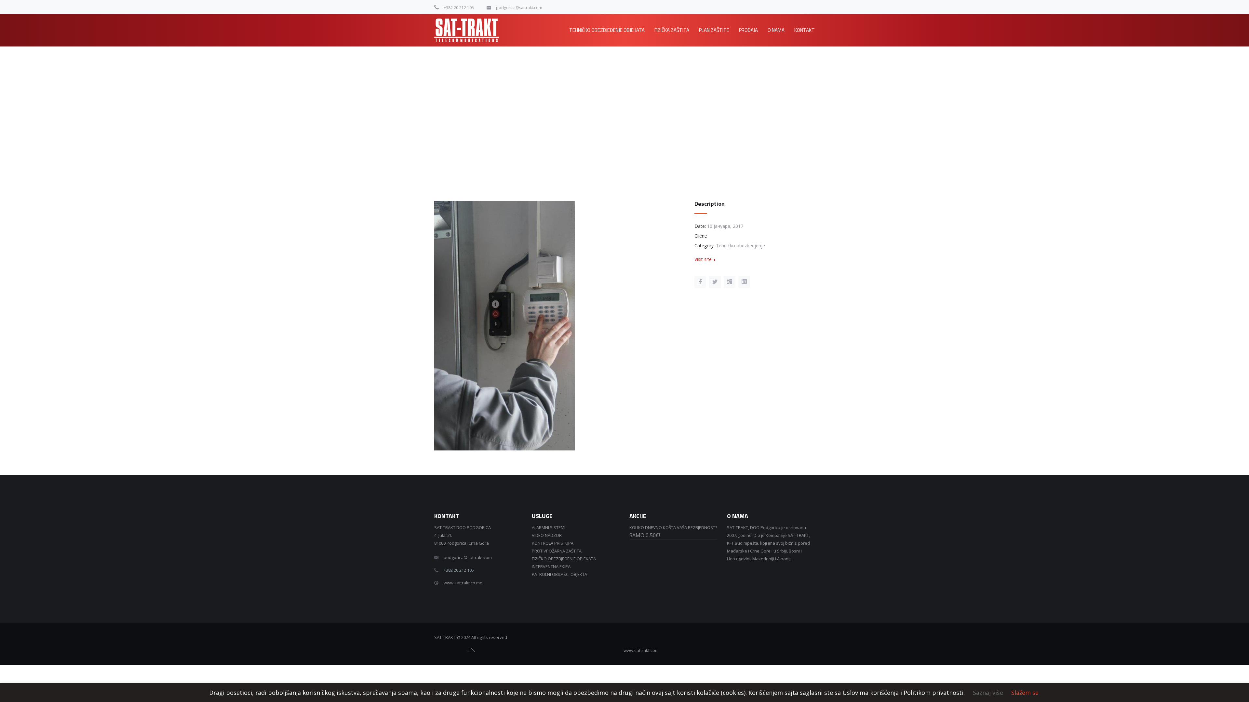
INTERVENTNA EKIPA (551, 566)
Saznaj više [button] (988, 692)
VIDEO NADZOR (547, 535)
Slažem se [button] (1025, 692)
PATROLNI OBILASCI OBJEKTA (559, 574)
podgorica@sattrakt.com (519, 7)
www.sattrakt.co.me (463, 583)
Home (747, 66)
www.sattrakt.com (641, 650)
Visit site (703, 259)
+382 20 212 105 (459, 7)
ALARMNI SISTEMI (548, 527)
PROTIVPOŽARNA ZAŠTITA (557, 551)
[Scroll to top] (471, 650)
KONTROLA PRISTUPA (552, 543)
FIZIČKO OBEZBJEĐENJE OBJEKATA (564, 559)
